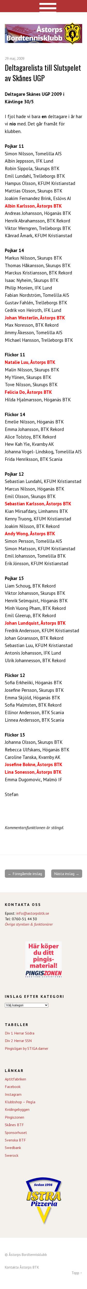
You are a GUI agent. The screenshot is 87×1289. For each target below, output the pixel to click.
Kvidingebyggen (17, 1109)
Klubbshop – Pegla (20, 1101)
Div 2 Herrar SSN (18, 1040)
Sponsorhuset (16, 1132)
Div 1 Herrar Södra (19, 1033)
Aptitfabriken (15, 1079)
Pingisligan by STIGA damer (26, 1048)
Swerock (11, 1155)
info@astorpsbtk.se (32, 913)
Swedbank (13, 1147)
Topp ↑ (77, 1273)
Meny (44, 6)
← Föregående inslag (25, 873)
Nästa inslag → (66, 873)
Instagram (13, 1094)
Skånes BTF (14, 1124)
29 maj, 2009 (14, 58)
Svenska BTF (15, 1140)
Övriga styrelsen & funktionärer (29, 924)
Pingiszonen (14, 1117)
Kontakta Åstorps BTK (22, 1267)
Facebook (13, 1086)
